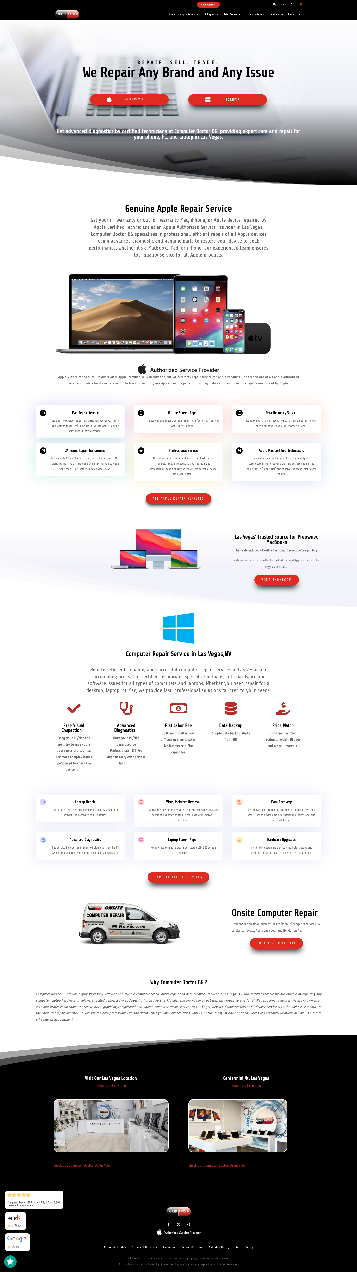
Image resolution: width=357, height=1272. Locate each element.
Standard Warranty (144, 1247)
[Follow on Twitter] (178, 1224)
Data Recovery (231, 14)
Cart (293, 4)
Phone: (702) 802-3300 (111, 1086)
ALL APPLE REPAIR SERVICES (178, 498)
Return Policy (244, 1247)
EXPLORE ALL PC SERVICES (178, 877)
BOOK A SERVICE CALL (276, 943)
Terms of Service (115, 1247)
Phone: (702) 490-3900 (246, 1086)
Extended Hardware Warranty (183, 1247)
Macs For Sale (208, 4)
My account (279, 4)
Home (172, 14)
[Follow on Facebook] (168, 1224)
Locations (274, 14)
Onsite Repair (256, 14)
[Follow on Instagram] (188, 1224)
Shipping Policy (219, 1247)
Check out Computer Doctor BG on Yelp (82, 1165)
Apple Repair (187, 14)
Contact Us (294, 14)
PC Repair (209, 14)
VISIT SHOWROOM (276, 580)
